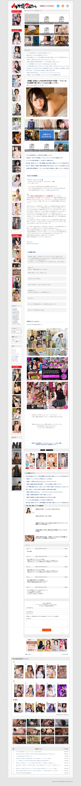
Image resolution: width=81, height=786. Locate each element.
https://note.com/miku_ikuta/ (32, 243)
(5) (46, 85)
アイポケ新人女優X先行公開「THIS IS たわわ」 (24, 756)
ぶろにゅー (14, 352)
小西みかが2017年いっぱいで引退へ (43, 516)
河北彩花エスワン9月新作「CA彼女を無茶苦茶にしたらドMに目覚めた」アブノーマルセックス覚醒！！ (34, 758)
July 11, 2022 (56, 190)
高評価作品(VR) (15, 317)
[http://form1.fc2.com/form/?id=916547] (67, 6)
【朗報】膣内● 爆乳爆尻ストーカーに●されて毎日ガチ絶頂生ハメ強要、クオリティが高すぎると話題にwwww (47, 168)
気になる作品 (14, 313)
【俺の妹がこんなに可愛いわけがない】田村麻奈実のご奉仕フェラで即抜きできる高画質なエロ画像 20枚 (47, 68)
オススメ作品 (14, 320)
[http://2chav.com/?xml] (63, 6)
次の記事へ (64, 654)
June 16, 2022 (59, 416)
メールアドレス (29, 611)
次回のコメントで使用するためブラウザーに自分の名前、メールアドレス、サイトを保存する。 (43, 616)
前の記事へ (28, 654)
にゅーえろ (14, 351)
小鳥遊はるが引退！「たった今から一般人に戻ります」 (48, 509)
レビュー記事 (14, 315)
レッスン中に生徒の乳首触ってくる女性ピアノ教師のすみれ (39, 160)
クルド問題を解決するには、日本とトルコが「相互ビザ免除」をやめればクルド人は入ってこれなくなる (47, 66)
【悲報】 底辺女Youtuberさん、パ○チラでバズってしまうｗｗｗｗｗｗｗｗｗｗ (43, 72)
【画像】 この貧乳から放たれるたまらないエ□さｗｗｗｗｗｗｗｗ (40, 59)
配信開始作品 (14, 312)
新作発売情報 (14, 319)
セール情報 (14, 321)
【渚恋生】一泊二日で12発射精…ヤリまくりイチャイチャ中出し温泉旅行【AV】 (43, 74)
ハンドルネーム (29, 607)
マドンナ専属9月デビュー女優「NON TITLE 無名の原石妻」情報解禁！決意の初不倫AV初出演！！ (33, 760)
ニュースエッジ (14, 355)
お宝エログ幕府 (14, 357)
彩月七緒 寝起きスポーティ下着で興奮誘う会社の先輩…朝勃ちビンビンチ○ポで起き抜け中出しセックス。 (47, 163)
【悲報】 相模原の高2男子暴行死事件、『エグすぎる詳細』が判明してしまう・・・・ (44, 61)
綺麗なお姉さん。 (15, 360)
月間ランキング (15, 314)
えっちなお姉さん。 (15, 358)
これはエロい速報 (15, 361)
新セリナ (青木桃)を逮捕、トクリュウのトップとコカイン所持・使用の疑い (29, 751)
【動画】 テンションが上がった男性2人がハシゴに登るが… (39, 478)
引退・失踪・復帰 (38, 85)
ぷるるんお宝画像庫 (15, 356)
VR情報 (13, 316)
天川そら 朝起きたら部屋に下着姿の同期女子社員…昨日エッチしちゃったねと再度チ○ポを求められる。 (47, 165)
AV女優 (13, 309)
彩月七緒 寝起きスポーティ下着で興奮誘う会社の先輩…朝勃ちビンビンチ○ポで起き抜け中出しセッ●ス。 (47, 57)
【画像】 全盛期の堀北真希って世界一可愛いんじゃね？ (39, 494)
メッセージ (28, 618)
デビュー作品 (14, 311)
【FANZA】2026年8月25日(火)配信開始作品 (23, 772)
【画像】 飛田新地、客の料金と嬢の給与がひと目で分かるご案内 (41, 497)
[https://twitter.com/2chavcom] (58, 6)
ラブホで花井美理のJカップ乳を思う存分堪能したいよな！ (39, 53)
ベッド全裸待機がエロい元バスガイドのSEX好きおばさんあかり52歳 (41, 63)
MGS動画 (14, 318)
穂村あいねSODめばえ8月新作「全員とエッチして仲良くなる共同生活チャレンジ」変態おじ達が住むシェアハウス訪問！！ (37, 770)
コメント (44, 85)
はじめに (13, 308)
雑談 (13, 310)
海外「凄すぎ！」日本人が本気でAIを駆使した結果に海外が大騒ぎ (40, 70)
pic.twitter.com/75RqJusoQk (59, 188)
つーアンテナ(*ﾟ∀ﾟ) (15, 354)
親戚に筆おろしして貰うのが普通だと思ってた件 (36, 55)
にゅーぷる (14, 350)
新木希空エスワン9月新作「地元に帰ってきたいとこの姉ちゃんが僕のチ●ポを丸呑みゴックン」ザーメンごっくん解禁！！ (37, 768)
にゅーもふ (14, 349)
